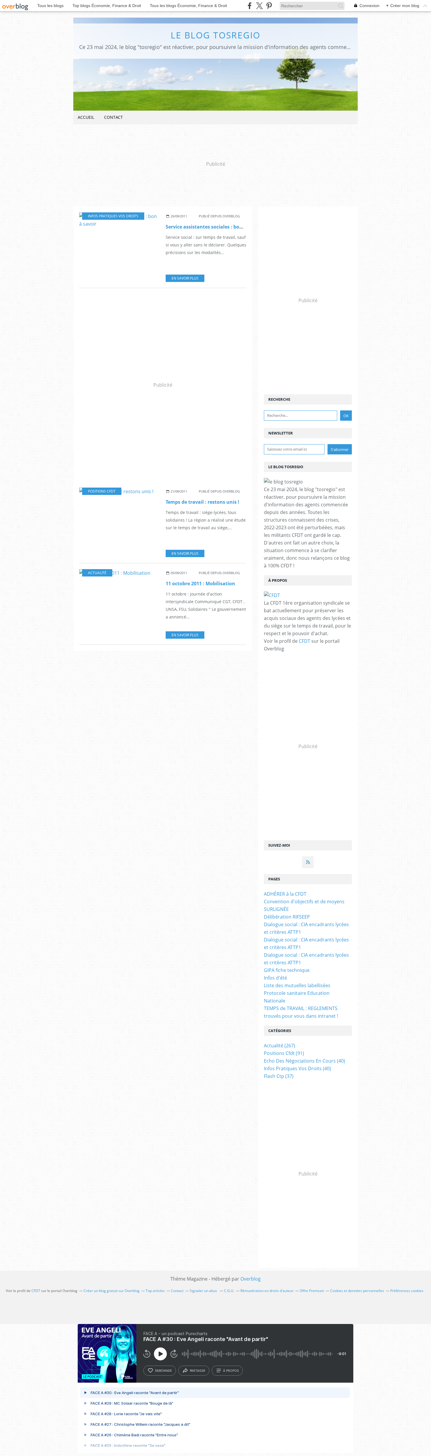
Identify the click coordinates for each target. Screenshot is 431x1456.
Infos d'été (275, 978)
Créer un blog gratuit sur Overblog (112, 1290)
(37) (278, 1076)
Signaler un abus (204, 1290)
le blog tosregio (215, 35)
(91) (284, 1053)
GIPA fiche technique (287, 970)
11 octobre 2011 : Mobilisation (200, 583)
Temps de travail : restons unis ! (202, 502)
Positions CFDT (102, 491)
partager (197, 1370)
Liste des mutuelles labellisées (297, 985)
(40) (304, 1061)
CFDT (304, 641)
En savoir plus (185, 278)
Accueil (86, 117)
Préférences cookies (406, 1290)
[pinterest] (269, 5)
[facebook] (249, 5)
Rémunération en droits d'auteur (266, 1290)
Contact (113, 117)
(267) (279, 1045)
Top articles (155, 1290)
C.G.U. (229, 1290)
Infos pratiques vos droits (113, 216)
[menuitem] (86, 117)
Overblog (250, 1279)
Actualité (97, 572)
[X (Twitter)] (259, 5)
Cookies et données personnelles (357, 1290)
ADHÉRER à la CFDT (285, 894)
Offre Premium (312, 1290)
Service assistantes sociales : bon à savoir (214, 227)
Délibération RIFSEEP (287, 917)
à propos (231, 1370)
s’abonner (163, 1370)
